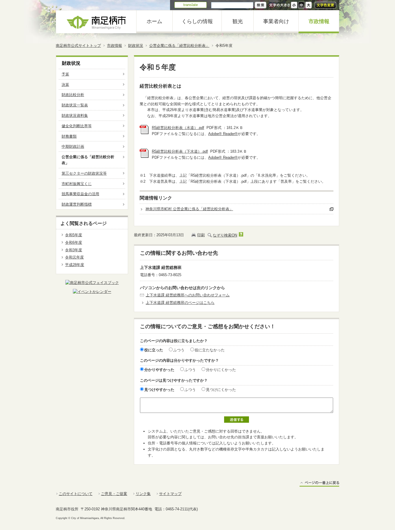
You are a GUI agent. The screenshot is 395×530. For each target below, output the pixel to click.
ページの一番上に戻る (319, 484)
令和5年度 (73, 235)
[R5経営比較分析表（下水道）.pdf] (144, 156)
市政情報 (319, 21)
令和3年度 (73, 250)
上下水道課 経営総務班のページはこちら (180, 302)
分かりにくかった (221, 370)
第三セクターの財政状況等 (84, 173)
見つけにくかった (221, 389)
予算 (65, 74)
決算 (65, 84)
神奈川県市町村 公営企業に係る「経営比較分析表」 (189, 209)
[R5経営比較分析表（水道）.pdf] (144, 133)
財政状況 (135, 45)
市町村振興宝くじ (77, 184)
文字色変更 (325, 5)
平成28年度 (74, 265)
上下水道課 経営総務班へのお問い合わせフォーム (188, 295)
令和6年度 (73, 242)
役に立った (153, 350)
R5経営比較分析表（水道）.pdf (178, 127)
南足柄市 (96, 21)
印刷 (201, 235)
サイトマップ (170, 494)
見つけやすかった (159, 389)
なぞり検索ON (225, 235)
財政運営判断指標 (77, 204)
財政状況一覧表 (75, 105)
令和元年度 (74, 257)
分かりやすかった (159, 370)
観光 (237, 21)
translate (190, 5)
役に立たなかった (210, 350)
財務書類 (69, 136)
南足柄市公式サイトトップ (78, 45)
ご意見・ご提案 (114, 494)
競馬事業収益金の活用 (80, 194)
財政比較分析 (73, 95)
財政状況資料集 (75, 115)
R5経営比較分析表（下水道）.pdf (180, 151)
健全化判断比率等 (77, 126)
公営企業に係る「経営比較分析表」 (179, 45)
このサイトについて (76, 494)
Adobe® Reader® (223, 134)
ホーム (154, 21)
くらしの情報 (197, 21)
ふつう (178, 350)
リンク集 (143, 494)
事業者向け (276, 21)
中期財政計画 (73, 146)
